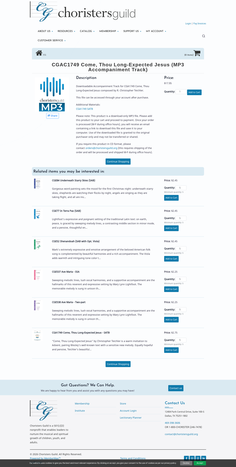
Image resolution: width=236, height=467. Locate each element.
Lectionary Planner (130, 417)
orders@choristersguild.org (101, 148)
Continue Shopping (118, 161)
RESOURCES (65, 31)
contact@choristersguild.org (181, 434)
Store (123, 403)
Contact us (176, 388)
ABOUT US (44, 31)
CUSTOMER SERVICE (50, 40)
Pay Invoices (199, 23)
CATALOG (86, 31)
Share (54, 115)
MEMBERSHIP (107, 31)
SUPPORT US (131, 31)
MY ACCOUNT (154, 31)
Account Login (128, 410)
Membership (82, 403)
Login (188, 23)
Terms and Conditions (133, 458)
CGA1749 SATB (84, 108)
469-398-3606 (172, 422)
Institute (80, 410)
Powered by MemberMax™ (45, 458)
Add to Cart (194, 92)
